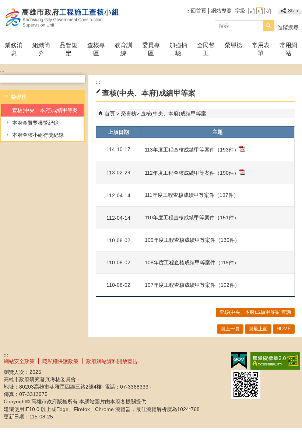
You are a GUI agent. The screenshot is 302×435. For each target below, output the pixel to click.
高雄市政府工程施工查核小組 (62, 18)
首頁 (110, 113)
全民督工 (206, 49)
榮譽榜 (233, 45)
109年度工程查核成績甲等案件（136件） (192, 240)
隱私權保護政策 (60, 361)
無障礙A (275, 361)
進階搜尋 (288, 27)
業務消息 (13, 49)
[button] (268, 25)
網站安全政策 (19, 361)
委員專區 (151, 49)
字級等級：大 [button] (267, 11)
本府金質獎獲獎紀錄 (35, 123)
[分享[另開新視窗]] (290, 10)
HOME (284, 328)
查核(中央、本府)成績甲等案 (45, 110)
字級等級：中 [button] (259, 10)
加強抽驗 (178, 49)
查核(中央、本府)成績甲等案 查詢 (255, 312)
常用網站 (288, 49)
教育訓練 (123, 49)
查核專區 (96, 49)
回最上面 (258, 328)
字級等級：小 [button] (251, 11)
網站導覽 (221, 11)
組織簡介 (41, 49)
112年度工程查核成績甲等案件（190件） (192, 173)
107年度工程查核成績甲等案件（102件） (192, 285)
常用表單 (261, 49)
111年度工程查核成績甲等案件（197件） (192, 195)
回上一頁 (230, 328)
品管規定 (68, 49)
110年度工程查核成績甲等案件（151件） (192, 217)
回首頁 (198, 11)
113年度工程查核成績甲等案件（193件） (192, 150)
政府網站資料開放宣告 (112, 361)
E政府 (239, 360)
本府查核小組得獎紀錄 (38, 135)
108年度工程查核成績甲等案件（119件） (192, 262)
